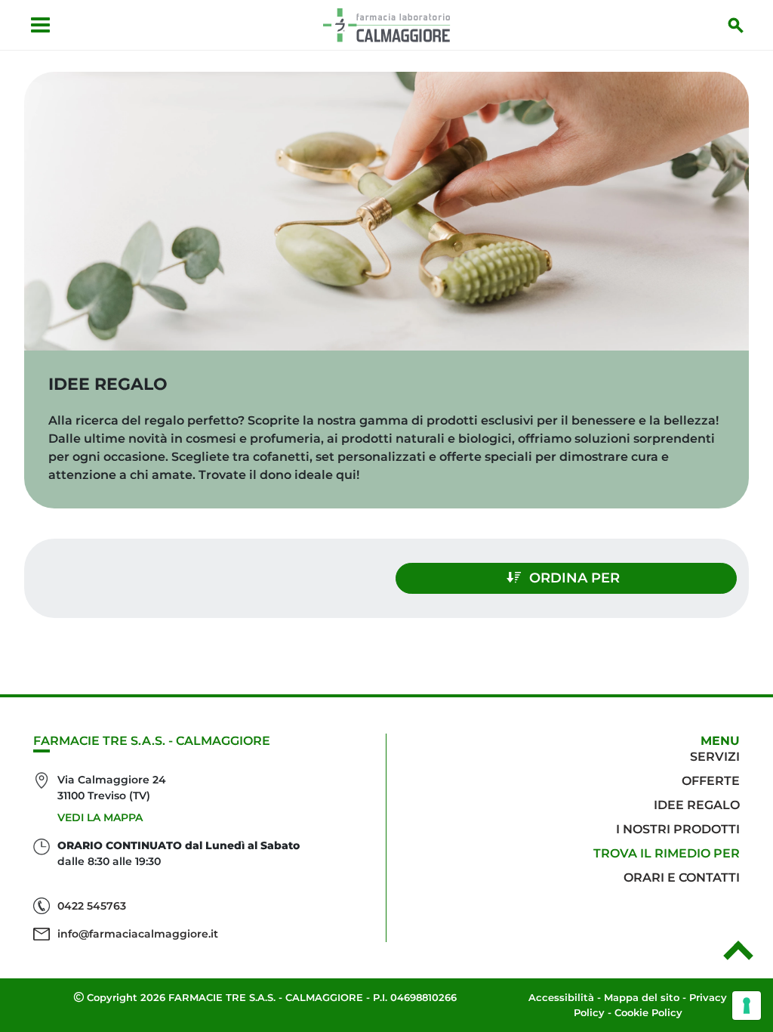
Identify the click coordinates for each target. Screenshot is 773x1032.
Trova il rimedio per (666, 853)
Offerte (711, 781)
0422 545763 (91, 906)
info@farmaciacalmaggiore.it (137, 934)
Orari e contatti (682, 877)
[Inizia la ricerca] (736, 25)
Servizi (715, 756)
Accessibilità (561, 997)
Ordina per (574, 578)
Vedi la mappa (100, 817)
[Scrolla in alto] (738, 955)
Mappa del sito (641, 997)
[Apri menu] (40, 25)
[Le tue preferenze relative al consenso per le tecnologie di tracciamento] (746, 1005)
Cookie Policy (648, 1012)
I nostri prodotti (678, 829)
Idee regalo (697, 805)
